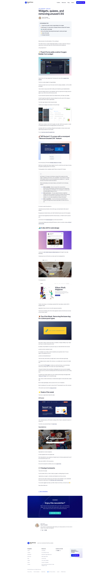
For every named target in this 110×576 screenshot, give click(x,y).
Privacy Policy (30, 571)
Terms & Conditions (36, 571)
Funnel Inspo (44, 558)
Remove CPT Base (42, 376)
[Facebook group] (56, 550)
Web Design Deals (45, 556)
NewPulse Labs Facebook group (56, 480)
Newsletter (29, 554)
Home (29, 550)
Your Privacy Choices (52, 571)
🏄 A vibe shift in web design (46, 29)
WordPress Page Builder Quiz (47, 554)
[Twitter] (60, 550)
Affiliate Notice (63, 571)
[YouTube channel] (58, 550)
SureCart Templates (45, 562)
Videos (72, 2)
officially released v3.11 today (55, 162)
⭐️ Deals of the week (45, 33)
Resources (64, 2)
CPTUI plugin (46, 365)
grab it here (59, 463)
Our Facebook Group (45, 552)
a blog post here (53, 387)
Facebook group (49, 219)
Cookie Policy (43, 571)
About (29, 562)
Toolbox (58, 2)
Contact (29, 564)
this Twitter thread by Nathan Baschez (51, 252)
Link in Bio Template (45, 560)
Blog (69, 2)
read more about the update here (48, 132)
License (58, 571)
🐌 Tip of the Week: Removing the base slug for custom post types (54, 31)
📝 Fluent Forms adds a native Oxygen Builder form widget (52, 25)
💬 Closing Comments (45, 34)
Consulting (43, 550)
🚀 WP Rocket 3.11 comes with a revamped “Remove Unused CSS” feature (55, 27)
